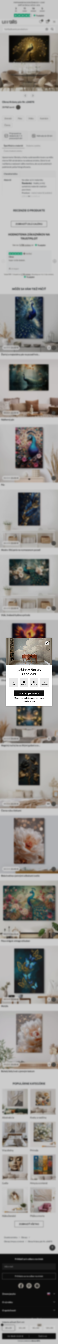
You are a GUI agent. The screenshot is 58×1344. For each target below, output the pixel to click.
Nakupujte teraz (29, 693)
